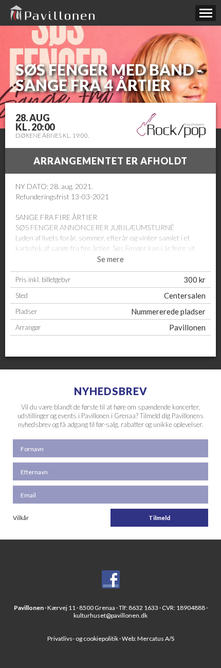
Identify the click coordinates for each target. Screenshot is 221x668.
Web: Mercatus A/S (148, 638)
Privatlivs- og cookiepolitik (82, 638)
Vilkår (21, 518)
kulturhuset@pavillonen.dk (110, 615)
